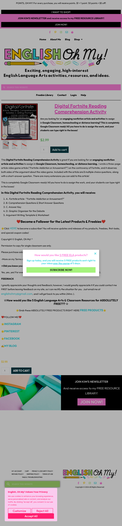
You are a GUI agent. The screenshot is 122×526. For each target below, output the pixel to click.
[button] (95, 253)
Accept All (31, 516)
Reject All (42, 511)
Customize (19, 511)
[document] (61, 263)
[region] (31, 504)
